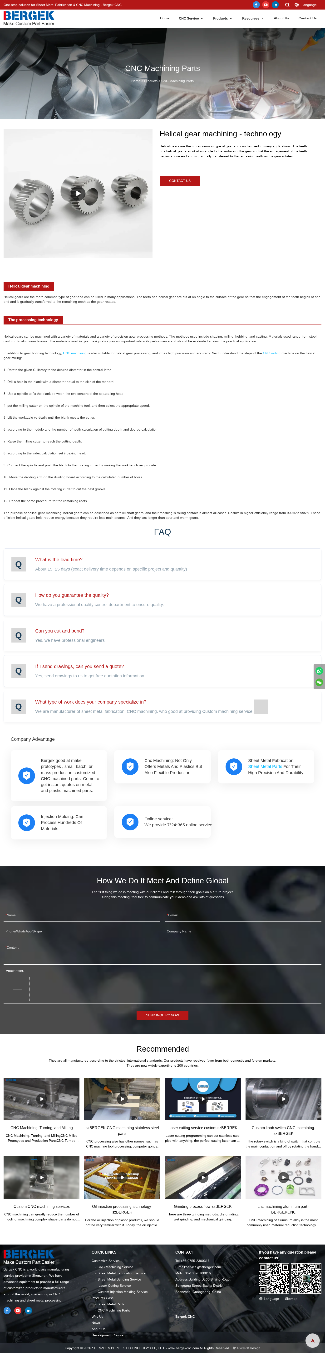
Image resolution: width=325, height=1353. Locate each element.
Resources (251, 18)
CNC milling (272, 353)
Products (220, 18)
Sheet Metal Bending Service (119, 1279)
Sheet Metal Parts (265, 766)
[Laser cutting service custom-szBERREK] (203, 1099)
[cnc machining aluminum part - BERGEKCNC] (283, 1177)
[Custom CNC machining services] (41, 1177)
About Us (281, 18)
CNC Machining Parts (177, 81)
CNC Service (189, 18)
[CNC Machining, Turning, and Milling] (41, 1099)
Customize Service (106, 1261)
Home (164, 18)
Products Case (103, 1298)
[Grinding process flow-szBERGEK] (203, 1177)
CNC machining (75, 353)
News (96, 1323)
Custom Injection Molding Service (123, 1292)
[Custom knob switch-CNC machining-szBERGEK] (283, 1099)
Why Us (97, 1316)
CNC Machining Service (115, 1267)
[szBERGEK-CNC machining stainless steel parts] (122, 1099)
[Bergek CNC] (319, 671)
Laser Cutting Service (114, 1285)
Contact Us (308, 18)
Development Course (107, 1335)
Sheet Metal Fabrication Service (122, 1273)
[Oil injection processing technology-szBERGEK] (122, 1177)
